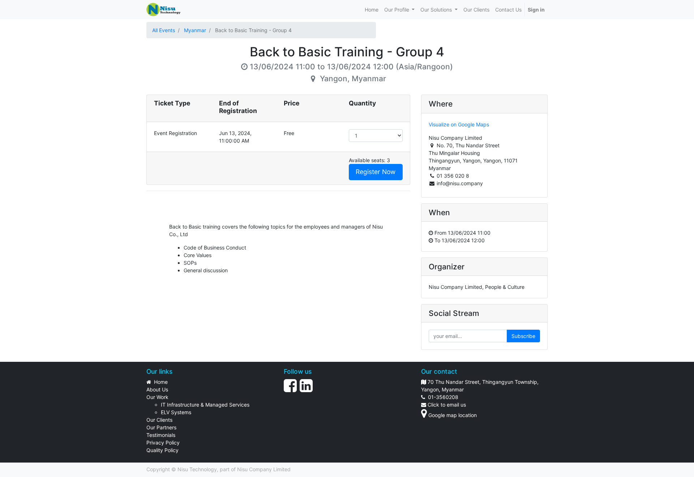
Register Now (375, 171)
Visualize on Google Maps (459, 124)
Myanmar (195, 30)
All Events (163, 30)
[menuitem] (371, 9)
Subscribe (523, 336)
